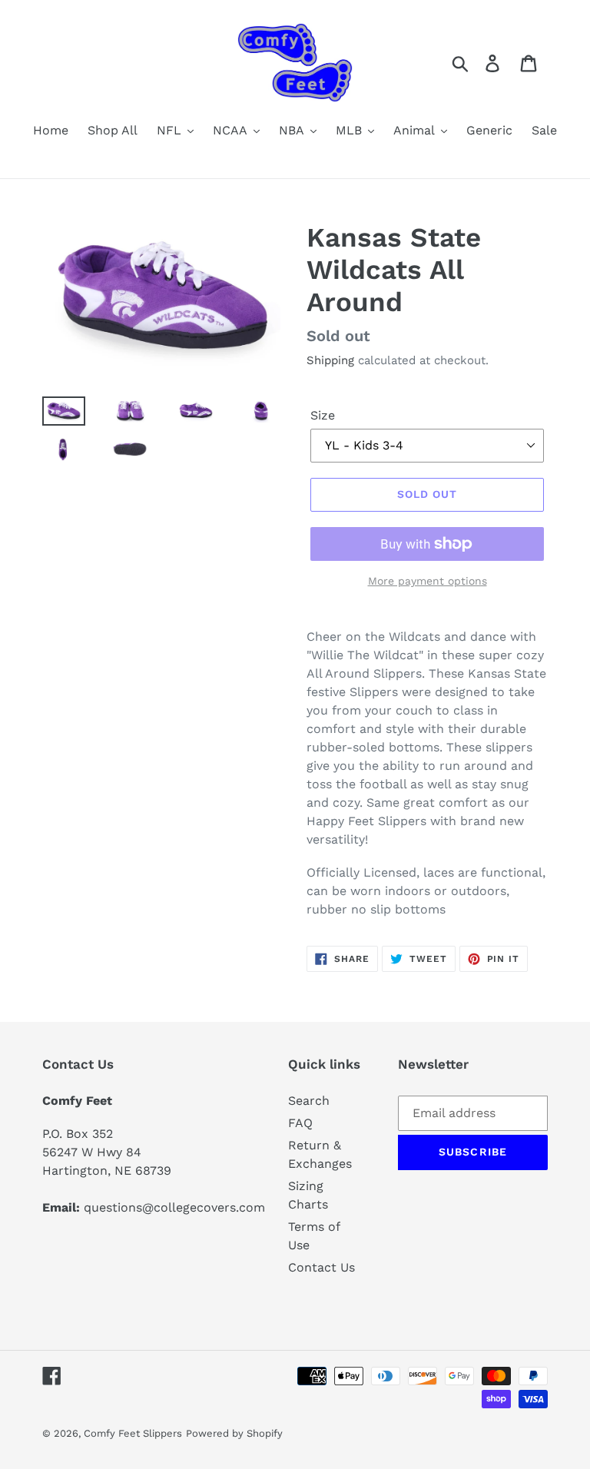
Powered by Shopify (234, 1433)
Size (322, 415)
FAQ (300, 1123)
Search (309, 1100)
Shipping (330, 360)
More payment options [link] (427, 581)
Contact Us (321, 1267)
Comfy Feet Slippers (133, 1433)
